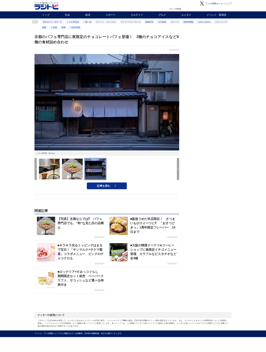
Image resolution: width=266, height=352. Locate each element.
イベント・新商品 (216, 15)
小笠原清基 (75, 27)
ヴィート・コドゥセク (106, 22)
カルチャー (137, 15)
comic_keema (204, 22)
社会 (67, 15)
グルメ (162, 15)
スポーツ (110, 15)
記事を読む (104, 185)
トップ (46, 15)
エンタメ (186, 15)
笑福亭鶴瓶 (188, 22)
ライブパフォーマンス (131, 22)
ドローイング (221, 22)
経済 (87, 15)
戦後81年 (149, 22)
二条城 (54, 27)
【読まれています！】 (52, 22)
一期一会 (87, 22)
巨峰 (63, 27)
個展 (44, 27)
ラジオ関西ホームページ (217, 3)
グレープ (175, 22)
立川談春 (162, 22)
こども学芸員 (73, 22)
